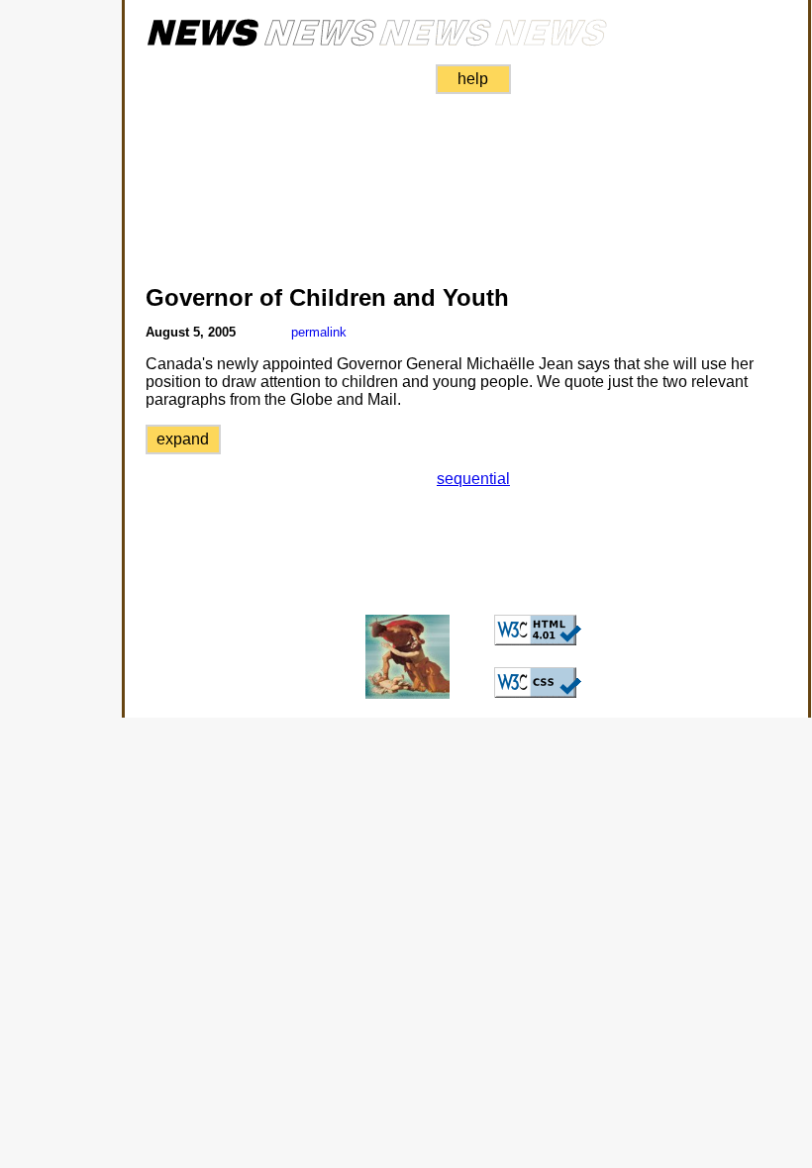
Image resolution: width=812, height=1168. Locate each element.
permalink (319, 332)
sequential (473, 478)
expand (182, 439)
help (472, 78)
